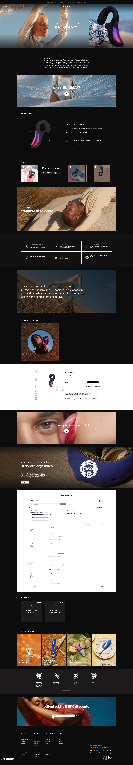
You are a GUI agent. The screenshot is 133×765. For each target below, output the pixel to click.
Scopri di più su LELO (66, 689)
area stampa (23, 743)
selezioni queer (47, 754)
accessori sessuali (47, 750)
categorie (46, 735)
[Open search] (120, 6)
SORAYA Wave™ (51, 660)
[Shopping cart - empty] (130, 6)
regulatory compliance (37, 745)
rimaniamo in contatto (37, 754)
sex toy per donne (47, 739)
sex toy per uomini (48, 741)
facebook (60, 741)
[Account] (125, 6)
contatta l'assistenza (37, 735)
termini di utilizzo (24, 750)
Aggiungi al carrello (109, 50)
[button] (34, 2)
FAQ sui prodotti (36, 750)
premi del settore (23, 741)
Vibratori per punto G (74, 662)
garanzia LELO (36, 739)
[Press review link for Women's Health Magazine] (31, 611)
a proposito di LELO (24, 735)
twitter (60, 739)
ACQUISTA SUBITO (92, 2)
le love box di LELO (48, 745)
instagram (60, 737)
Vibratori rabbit (47, 662)
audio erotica (61, 743)
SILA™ (22, 660)
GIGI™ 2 (73, 660)
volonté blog (60, 735)
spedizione (35, 737)
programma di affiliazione (25, 752)
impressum (23, 737)
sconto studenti (36, 758)
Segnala (59, 539)
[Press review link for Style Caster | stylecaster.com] (55, 611)
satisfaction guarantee (37, 743)
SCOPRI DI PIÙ (25, 482)
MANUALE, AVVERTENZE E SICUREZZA (73, 342)
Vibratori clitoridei (23, 662)
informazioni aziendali (24, 739)
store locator (35, 756)
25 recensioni (38, 500)
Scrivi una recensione (100, 507)
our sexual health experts (62, 745)
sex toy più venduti (48, 737)
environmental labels (37, 752)
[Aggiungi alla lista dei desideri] (98, 372)
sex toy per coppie (47, 743)
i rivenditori (23, 754)
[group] (41, 173)
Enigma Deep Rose (61, 536)
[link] (32, 500)
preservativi (47, 752)
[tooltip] (101, 501)
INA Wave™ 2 (100, 660)
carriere (22, 745)
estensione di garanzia (37, 741)
